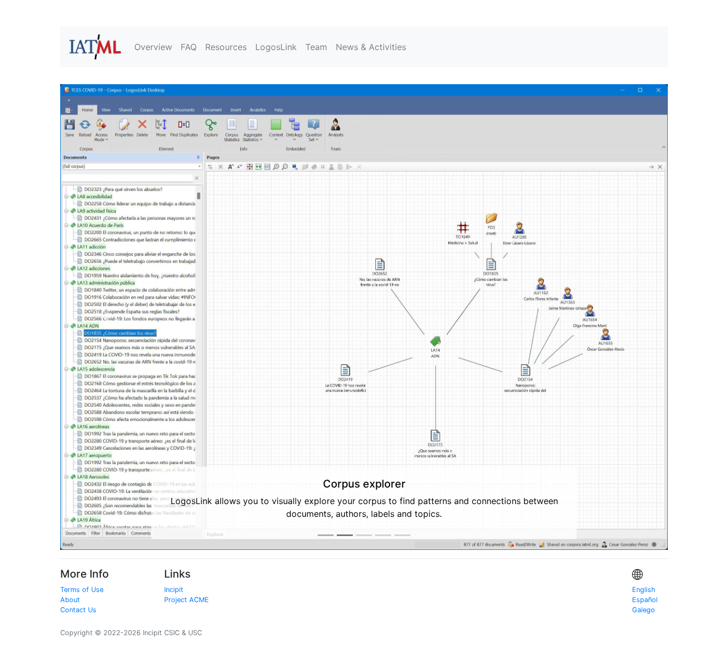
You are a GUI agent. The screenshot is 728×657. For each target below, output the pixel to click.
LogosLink (276, 47)
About (70, 584)
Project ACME (186, 584)
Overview (153, 47)
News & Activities (371, 47)
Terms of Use (81, 573)
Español (645, 584)
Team (316, 47)
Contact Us (78, 594)
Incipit (173, 573)
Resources (226, 47)
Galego (643, 594)
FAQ (189, 47)
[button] (105, 308)
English (644, 573)
